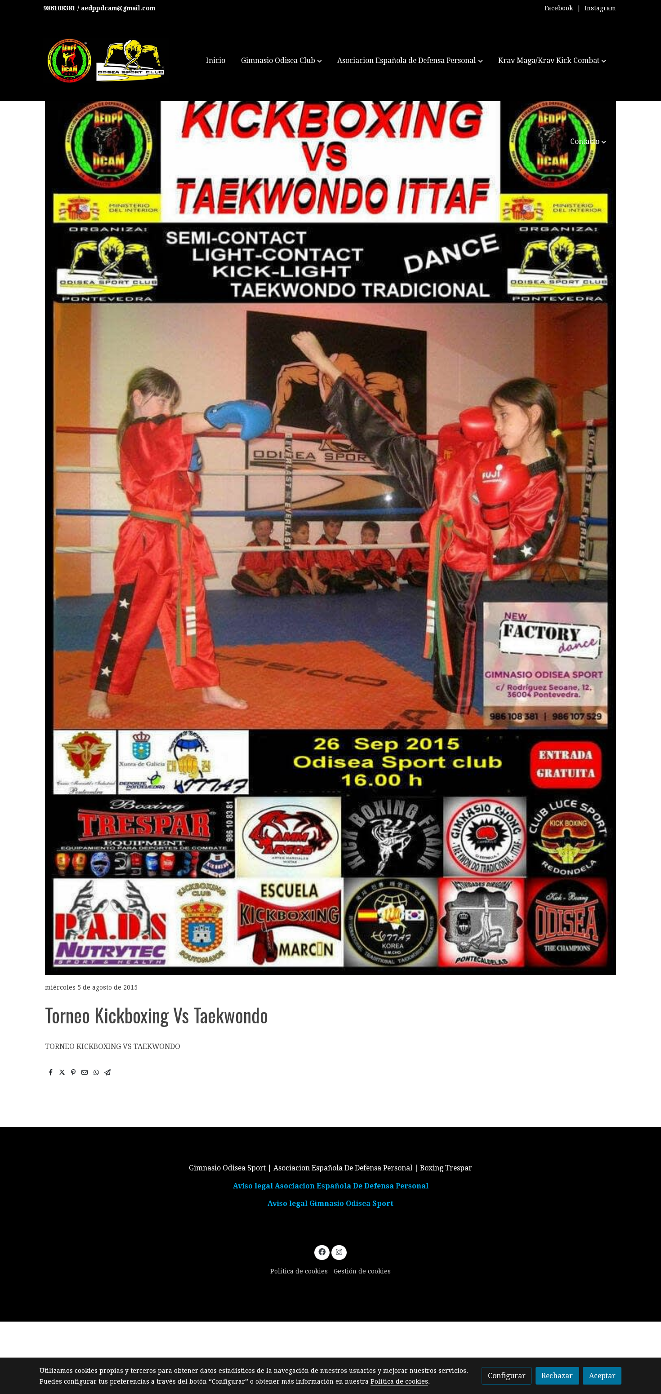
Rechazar (557, 1376)
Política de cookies (299, 1271)
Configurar (507, 1376)
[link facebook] (322, 1251)
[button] (281, 60)
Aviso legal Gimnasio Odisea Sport (330, 1203)
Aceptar (602, 1376)
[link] (106, 60)
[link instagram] (339, 1251)
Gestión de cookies (362, 1271)
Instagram (600, 8)
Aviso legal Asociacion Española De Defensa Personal (331, 1186)
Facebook (559, 8)
